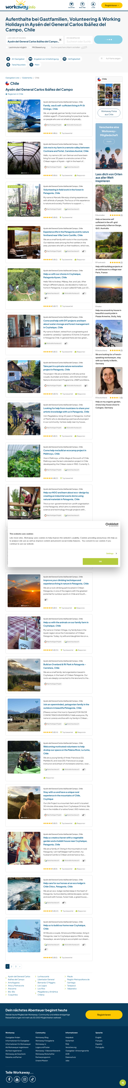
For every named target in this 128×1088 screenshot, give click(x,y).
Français (99, 1040)
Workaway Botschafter (45, 1054)
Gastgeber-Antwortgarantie (77, 1050)
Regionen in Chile (15, 94)
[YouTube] (17, 1079)
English (98, 1037)
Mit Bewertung (38, 47)
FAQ (67, 1044)
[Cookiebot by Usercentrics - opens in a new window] (107, 525)
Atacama (12, 988)
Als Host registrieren (14, 1050)
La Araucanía (43, 976)
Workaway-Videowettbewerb (48, 1050)
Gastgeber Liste (12, 78)
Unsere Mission (42, 1060)
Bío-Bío (11, 991)
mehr (109, 141)
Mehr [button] (37, 64)
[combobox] (35, 39)
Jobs (67, 1060)
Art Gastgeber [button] (18, 59)
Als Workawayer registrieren (17, 1047)
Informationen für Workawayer (18, 1044)
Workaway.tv (41, 1044)
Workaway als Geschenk (16, 1054)
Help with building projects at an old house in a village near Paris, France (109, 269)
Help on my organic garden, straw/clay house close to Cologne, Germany (108, 404)
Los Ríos (41, 988)
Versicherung (71, 1047)
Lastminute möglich (18, 47)
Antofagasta (14, 982)
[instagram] (25, 1079)
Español (99, 1044)
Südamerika (27, 78)
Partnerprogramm (43, 1057)
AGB (67, 1054)
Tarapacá (71, 985)
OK (100, 561)
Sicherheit (70, 1040)
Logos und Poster (43, 1047)
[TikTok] (32, 1079)
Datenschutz (71, 1057)
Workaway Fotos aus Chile (109, 113)
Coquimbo (13, 994)
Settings (110, 553)
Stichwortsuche (73, 38)
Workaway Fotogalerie (45, 1040)
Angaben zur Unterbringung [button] (46, 59)
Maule (70, 976)
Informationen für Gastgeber (17, 1040)
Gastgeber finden (13, 1037)
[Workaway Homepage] (21, 5)
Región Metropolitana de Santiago (78, 981)
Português (100, 1047)
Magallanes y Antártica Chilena (48, 993)
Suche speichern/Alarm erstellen (69, 47)
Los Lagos (42, 985)
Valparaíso (72, 988)
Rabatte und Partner (14, 1057)
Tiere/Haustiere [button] (19, 64)
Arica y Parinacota (16, 985)
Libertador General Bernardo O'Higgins (46, 981)
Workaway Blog (42, 1037)
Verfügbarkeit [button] (74, 59)
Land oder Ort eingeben (17, 38)
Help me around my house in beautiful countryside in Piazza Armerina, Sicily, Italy (108, 313)
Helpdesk (70, 1037)
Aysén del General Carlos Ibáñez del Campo (19, 978)
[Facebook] (9, 1079)
